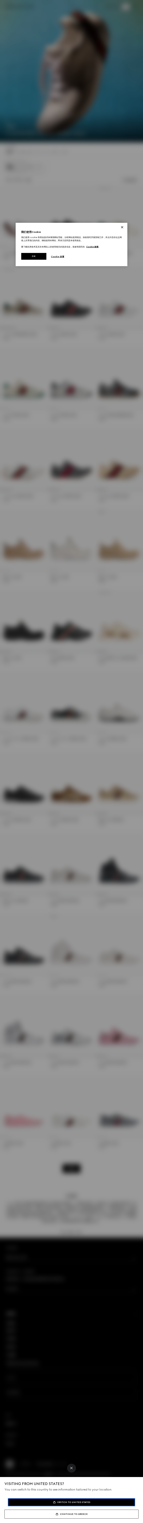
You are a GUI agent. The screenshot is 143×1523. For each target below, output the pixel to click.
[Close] (71, 1468)
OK (34, 256)
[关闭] (122, 227)
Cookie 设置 (57, 256)
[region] (71, 244)
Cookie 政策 (92, 246)
